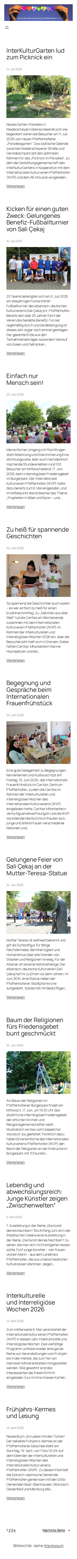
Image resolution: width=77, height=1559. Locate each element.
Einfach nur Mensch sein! (25, 379)
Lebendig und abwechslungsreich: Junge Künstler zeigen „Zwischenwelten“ (37, 1195)
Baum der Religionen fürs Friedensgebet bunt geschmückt (34, 1027)
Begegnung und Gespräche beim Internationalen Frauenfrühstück (29, 693)
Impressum (54, 1545)
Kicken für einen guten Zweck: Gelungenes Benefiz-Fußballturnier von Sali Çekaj (37, 219)
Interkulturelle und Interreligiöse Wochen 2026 (30, 1302)
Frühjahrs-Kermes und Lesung (30, 1412)
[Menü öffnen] (6, 27)
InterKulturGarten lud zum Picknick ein (35, 54)
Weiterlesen (15, 186)
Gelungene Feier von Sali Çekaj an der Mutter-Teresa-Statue (36, 866)
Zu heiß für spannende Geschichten (37, 533)
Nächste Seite (57, 1530)
